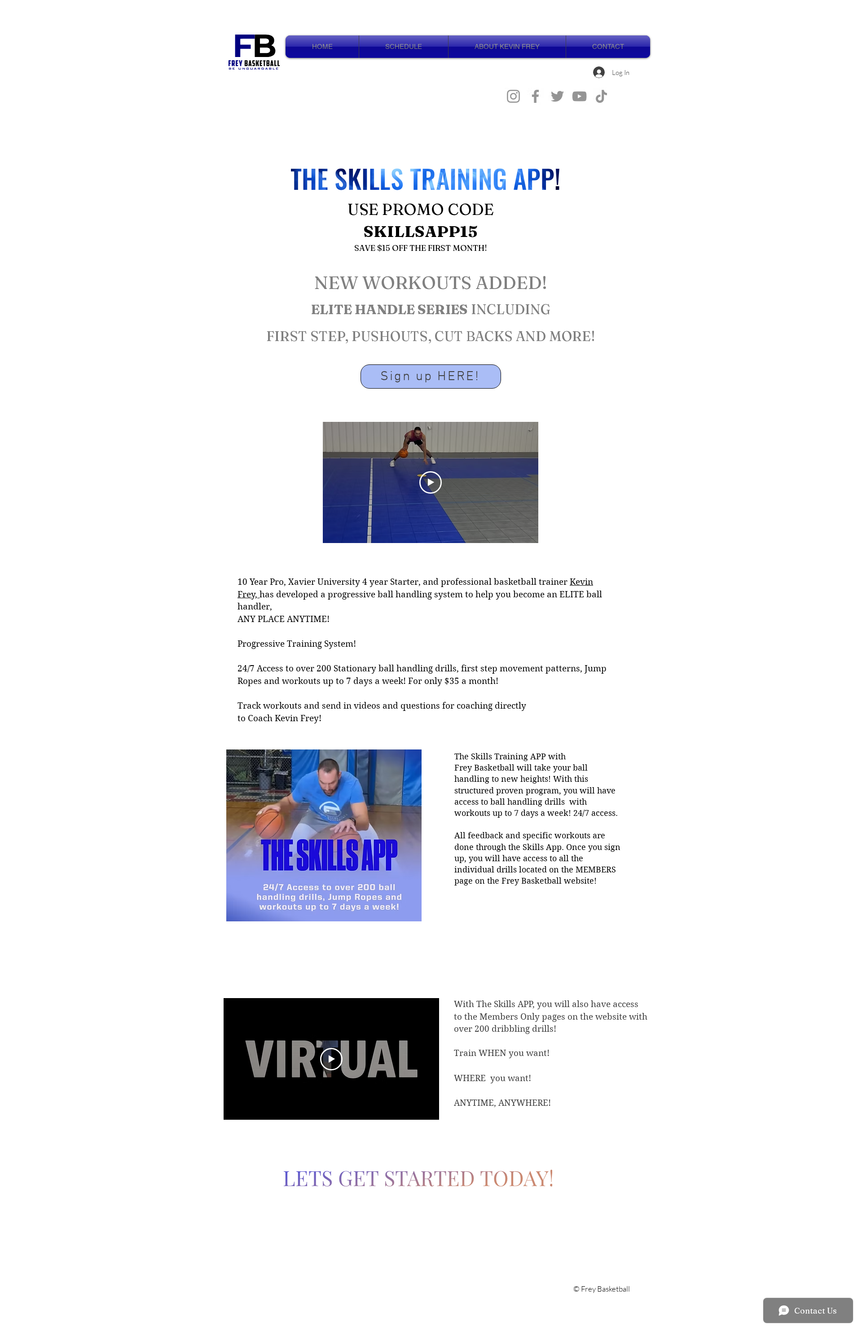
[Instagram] (513, 96)
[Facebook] (535, 96)
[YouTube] (579, 96)
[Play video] (430, 482)
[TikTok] (601, 96)
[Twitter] (557, 96)
